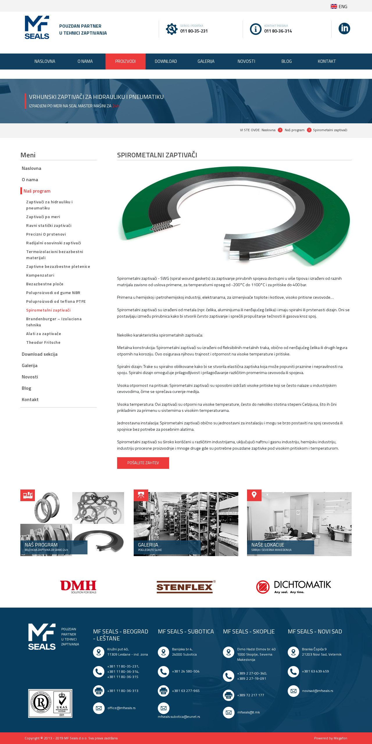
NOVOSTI (246, 61)
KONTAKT (327, 61)
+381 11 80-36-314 (122, 671)
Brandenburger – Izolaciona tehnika (54, 322)
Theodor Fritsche (43, 342)
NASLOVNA (45, 61)
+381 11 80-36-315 (122, 676)
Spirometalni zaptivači (48, 310)
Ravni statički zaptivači (48, 225)
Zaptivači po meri (43, 216)
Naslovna (31, 168)
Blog (26, 388)
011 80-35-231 (194, 31)
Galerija (29, 365)
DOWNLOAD (166, 61)
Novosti (30, 376)
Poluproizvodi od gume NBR (53, 292)
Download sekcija (40, 353)
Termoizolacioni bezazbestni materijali (54, 254)
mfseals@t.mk (248, 712)
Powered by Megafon (330, 738)
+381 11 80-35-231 (122, 666)
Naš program (37, 190)
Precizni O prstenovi (46, 234)
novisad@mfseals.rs (317, 690)
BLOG (287, 61)
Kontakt (30, 399)
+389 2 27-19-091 (251, 678)
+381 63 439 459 (315, 671)
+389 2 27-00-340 (251, 673)
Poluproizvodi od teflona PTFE (56, 301)
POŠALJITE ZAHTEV (143, 463)
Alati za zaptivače (43, 333)
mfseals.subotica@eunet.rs (179, 716)
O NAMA (85, 61)
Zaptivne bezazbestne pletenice (58, 266)
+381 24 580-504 (186, 671)
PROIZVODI (125, 61)
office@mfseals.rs (121, 708)
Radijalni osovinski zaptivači (53, 243)
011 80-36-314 (278, 31)
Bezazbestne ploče (45, 284)
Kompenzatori (40, 275)
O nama (30, 179)
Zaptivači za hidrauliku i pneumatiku (49, 205)
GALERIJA (206, 61)
